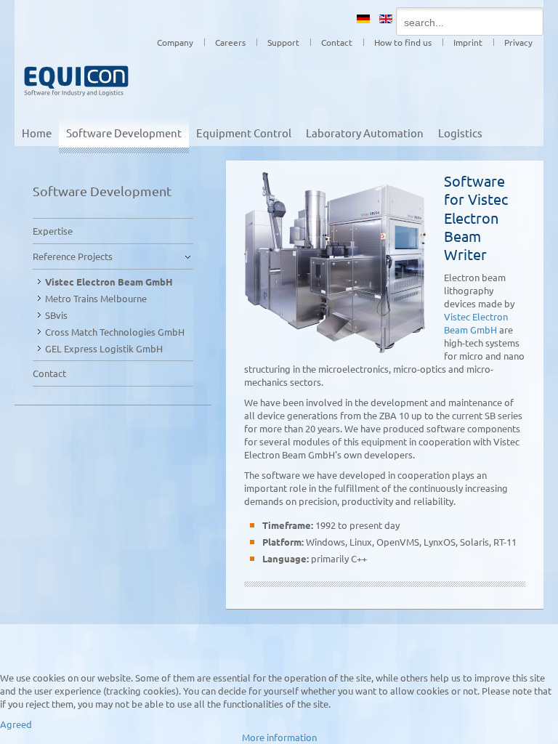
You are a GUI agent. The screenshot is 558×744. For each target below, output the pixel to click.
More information (279, 737)
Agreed (16, 724)
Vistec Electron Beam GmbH (476, 323)
